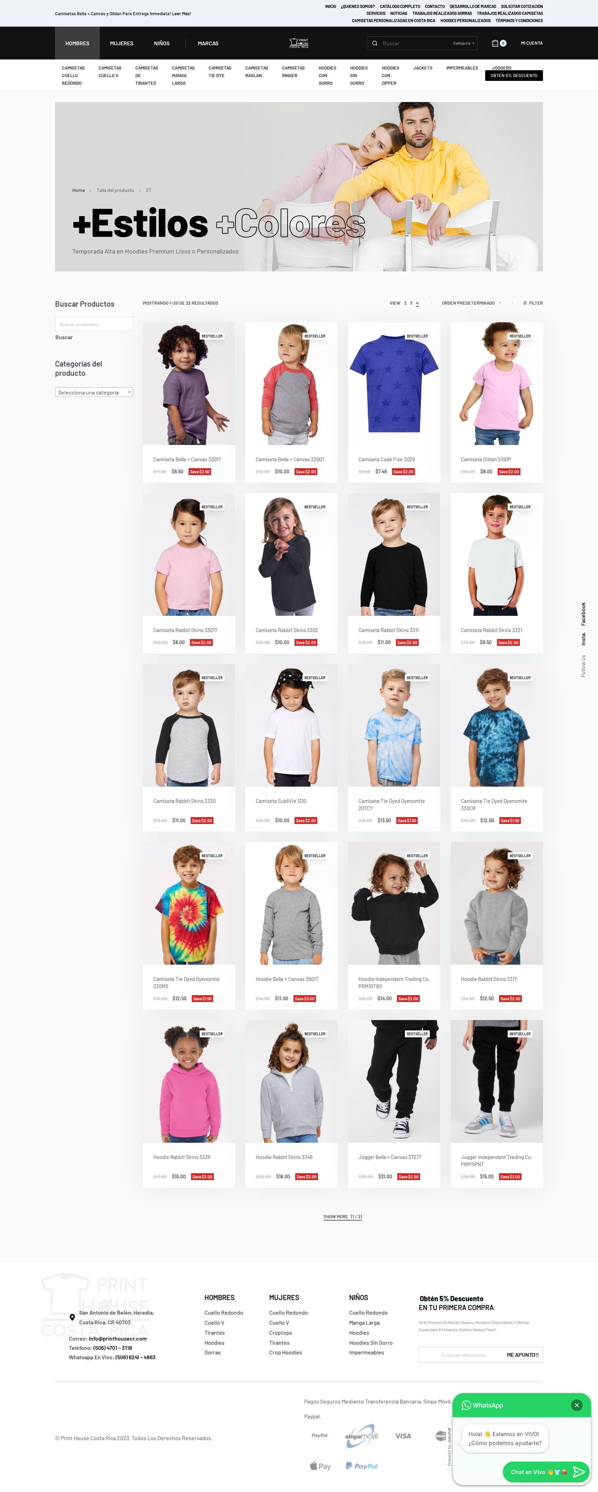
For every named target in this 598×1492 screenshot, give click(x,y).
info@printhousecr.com (118, 1338)
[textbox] (94, 392)
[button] (577, 1405)
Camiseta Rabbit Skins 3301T (185, 630)
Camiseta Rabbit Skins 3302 (287, 630)
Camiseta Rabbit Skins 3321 (491, 630)
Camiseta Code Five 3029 (387, 459)
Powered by (449, 1447)
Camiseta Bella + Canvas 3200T (290, 459)
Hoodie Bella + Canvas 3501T (287, 979)
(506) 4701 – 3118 (113, 1347)
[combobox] (94, 392)
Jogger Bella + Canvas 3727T (390, 1157)
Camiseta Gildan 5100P (486, 459)
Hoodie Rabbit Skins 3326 (181, 1157)
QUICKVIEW (207, 436)
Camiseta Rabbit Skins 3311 (389, 630)
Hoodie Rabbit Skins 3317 (489, 979)
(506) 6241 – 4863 (136, 1357)
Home (78, 190)
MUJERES (284, 1297)
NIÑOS (358, 1297)
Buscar (64, 337)
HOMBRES (220, 1297)
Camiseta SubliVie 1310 (281, 801)
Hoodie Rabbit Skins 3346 (284, 1157)
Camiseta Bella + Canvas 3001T (187, 459)
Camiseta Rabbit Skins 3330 (184, 801)
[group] (189, 383)
